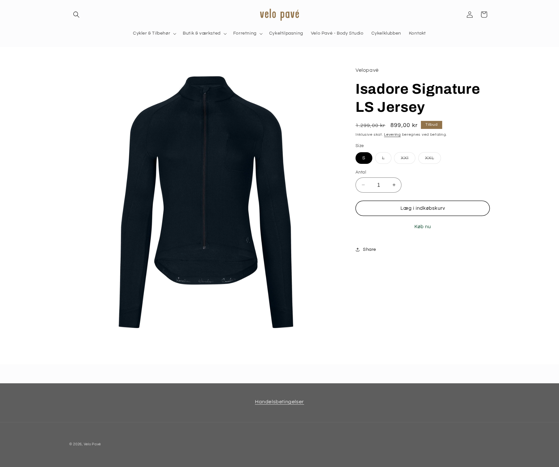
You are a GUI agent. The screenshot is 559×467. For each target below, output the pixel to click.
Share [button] (369, 249)
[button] (76, 14)
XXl (408, 159)
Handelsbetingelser (279, 401)
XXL (433, 159)
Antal (361, 172)
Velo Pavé (92, 444)
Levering (392, 134)
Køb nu (422, 226)
